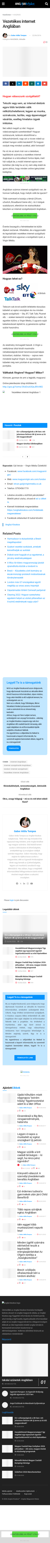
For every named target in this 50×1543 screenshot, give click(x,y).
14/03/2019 (42, 1280)
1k (24, 1186)
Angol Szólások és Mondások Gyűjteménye (27, 1403)
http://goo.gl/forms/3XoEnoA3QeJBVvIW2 (23, 387)
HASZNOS (17, 15)
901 (33, 447)
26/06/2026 (23, 440)
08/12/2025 (26, 1168)
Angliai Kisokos (12, 524)
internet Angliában (18, 762)
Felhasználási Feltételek (11, 1494)
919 (31, 983)
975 (31, 957)
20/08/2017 (42, 1126)
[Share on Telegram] (38, 83)
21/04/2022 (42, 1144)
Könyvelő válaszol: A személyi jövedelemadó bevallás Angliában (31, 1176)
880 (24, 1265)
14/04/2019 (42, 1183)
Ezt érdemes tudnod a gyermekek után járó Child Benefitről (32, 1194)
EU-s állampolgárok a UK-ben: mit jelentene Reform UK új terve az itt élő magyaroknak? (31, 434)
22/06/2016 (36, 35)
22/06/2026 (21, 957)
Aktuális (22, 39)
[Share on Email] (44, 83)
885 (24, 1129)
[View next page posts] (27, 457)
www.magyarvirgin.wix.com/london (29, 479)
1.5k (33, 440)
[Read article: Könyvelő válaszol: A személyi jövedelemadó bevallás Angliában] (9, 1176)
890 (24, 1237)
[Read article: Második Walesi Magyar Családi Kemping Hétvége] (8, 979)
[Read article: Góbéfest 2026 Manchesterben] (7, 1474)
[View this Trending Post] (18, 1165)
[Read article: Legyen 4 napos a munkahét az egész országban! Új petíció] (9, 1137)
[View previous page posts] (23, 457)
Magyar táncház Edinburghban (30, 444)
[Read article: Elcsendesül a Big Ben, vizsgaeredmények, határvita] (9, 1119)
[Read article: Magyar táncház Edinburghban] (9, 446)
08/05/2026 (23, 447)
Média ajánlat (7, 1491)
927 (31, 971)
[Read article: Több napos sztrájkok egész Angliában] (9, 1213)
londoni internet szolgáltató (16, 769)
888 (24, 1147)
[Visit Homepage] (25, 4)
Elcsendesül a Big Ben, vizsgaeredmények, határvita (30, 1119)
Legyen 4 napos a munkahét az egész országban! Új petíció (29, 1137)
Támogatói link (25, 1058)
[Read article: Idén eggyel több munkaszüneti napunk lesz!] (9, 1228)
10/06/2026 (21, 983)
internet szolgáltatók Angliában (17, 765)
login (12, 900)
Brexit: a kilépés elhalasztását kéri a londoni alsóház (28, 1273)
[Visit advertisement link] (25, 178)
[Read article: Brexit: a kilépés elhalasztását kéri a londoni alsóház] (9, 1273)
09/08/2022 (42, 1107)
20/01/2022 (42, 1234)
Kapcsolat (28, 1494)
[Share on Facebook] (6, 83)
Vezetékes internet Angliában (16, 773)
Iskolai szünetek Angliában (17, 1380)
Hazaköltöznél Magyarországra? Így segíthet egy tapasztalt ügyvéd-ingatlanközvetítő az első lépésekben (31, 950)
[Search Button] (46, 4)
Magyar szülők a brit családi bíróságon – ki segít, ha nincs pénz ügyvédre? (29, 1156)
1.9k (24, 1204)
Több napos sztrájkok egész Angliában (29, 1211)
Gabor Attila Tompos (19, 35)
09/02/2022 (42, 1201)
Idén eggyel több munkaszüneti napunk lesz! (30, 1227)
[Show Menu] (3, 4)
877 (24, 1283)
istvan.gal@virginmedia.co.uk (27, 484)
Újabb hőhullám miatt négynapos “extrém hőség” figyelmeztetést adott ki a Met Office (30, 1099)
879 (24, 1111)
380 (38, 1168)
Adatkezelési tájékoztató (25, 1491)
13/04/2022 (42, 1261)
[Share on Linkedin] (19, 83)
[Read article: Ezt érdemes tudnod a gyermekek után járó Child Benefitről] (9, 1195)
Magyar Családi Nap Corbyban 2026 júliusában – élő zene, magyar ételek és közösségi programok (30, 965)
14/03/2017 (42, 1216)
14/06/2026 (21, 971)
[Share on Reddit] (25, 83)
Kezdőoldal (7, 15)
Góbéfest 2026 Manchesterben (28, 1472)
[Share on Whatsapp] (32, 83)
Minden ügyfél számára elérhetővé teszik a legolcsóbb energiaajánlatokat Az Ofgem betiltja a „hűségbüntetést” (30, 1250)
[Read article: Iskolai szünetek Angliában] (25, 1360)
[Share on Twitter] (12, 83)
